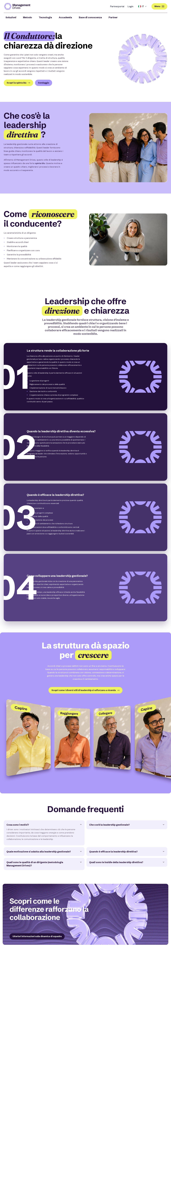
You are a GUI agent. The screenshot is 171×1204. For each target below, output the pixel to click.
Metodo (27, 17)
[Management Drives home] (17, 6)
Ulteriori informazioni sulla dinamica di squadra (37, 936)
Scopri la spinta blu (16, 82)
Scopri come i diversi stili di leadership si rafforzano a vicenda (84, 690)
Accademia (65, 17)
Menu (157, 6)
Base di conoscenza (90, 17)
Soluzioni (11, 17)
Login (130, 6)
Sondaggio (43, 82)
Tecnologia (45, 17)
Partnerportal (117, 6)
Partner (113, 17)
